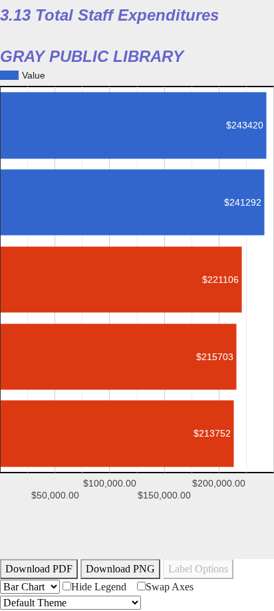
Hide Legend (98, 586)
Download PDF (38, 568)
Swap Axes (170, 586)
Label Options (198, 568)
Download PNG (120, 568)
